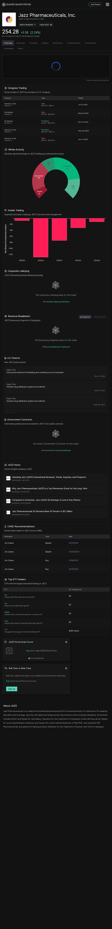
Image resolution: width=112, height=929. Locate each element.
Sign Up (29, 651)
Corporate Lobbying (18, 271)
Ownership (9, 48)
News (20, 48)
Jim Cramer (9, 543)
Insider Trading (16, 210)
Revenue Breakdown (19, 316)
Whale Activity (16, 149)
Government (90, 43)
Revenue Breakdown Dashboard (57, 347)
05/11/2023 (73, 543)
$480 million (74, 631)
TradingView (104, 80)
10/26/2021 (73, 560)
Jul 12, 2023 (82, 105)
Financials (21, 43)
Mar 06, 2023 (83, 131)
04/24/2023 (74, 552)
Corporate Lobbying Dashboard (57, 302)
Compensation (73, 43)
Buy (47, 560)
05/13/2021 (73, 569)
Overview (8, 43)
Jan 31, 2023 (83, 139)
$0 (70, 596)
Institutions (58, 43)
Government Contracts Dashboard (57, 450)
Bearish (48, 543)
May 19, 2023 (83, 113)
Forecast (33, 43)
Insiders (45, 43)
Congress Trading (17, 88)
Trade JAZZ (44, 25)
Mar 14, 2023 (83, 122)
